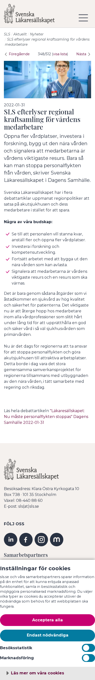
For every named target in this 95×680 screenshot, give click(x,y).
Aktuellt (20, 34)
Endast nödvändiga (47, 635)
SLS (7, 34)
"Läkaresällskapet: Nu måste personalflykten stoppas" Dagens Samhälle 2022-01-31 (46, 416)
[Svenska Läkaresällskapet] (33, 15)
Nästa (81, 54)
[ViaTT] (56, 539)
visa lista (60, 54)
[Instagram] (41, 539)
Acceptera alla (47, 619)
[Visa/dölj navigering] (83, 18)
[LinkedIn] (10, 539)
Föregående (19, 54)
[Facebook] (26, 539)
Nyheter (37, 34)
